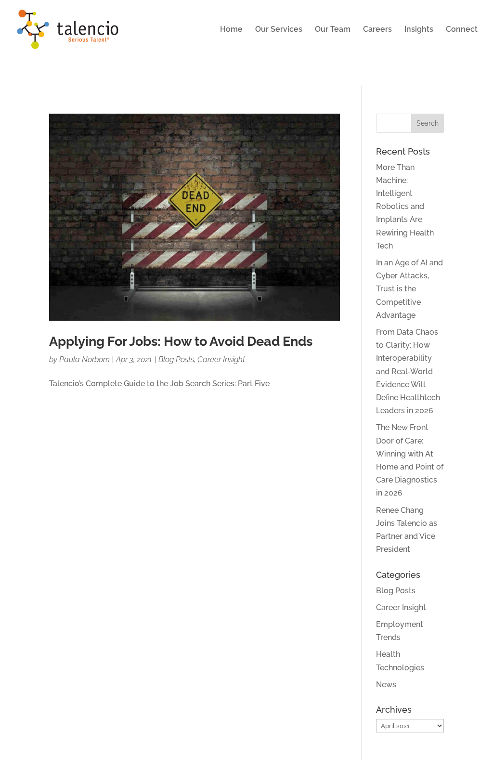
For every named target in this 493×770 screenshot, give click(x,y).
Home (231, 30)
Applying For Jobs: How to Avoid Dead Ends (180, 341)
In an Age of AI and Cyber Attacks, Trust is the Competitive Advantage (409, 289)
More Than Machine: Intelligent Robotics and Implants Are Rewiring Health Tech (405, 206)
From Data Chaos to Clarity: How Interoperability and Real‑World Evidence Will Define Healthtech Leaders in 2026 (408, 371)
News (386, 684)
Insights (418, 30)
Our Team (332, 30)
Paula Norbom (84, 359)
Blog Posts (176, 359)
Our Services (278, 30)
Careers (377, 30)
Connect (462, 30)
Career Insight (221, 359)
